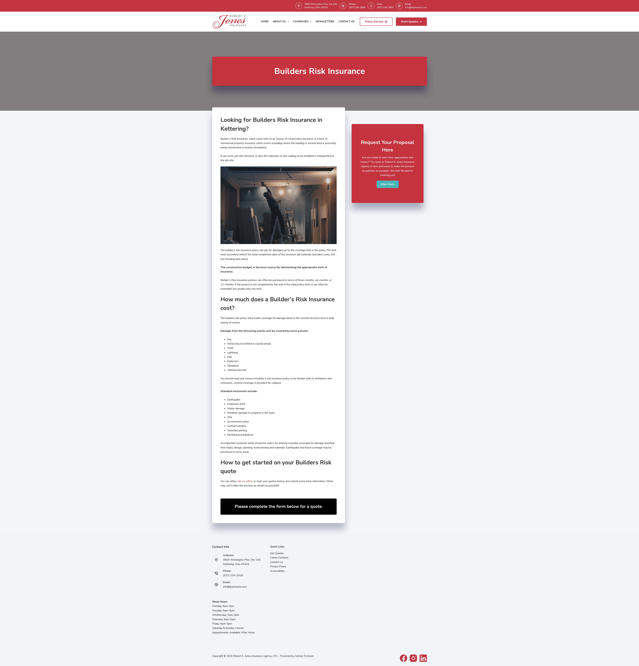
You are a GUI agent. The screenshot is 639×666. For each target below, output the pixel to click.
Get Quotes (277, 553)
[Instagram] (413, 658)
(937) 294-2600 (357, 7)
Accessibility (277, 571)
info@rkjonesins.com (416, 7)
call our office (244, 481)
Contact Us (346, 21)
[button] (388, 184)
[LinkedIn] (423, 658)
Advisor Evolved (304, 656)
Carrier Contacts (279, 557)
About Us (279, 21)
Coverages (301, 21)
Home (265, 21)
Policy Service (374, 21)
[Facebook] (403, 658)
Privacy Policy (278, 566)
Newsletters (325, 21)
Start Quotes (409, 21)
